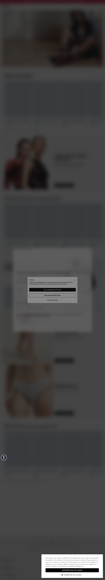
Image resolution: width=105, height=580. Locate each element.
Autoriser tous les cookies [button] (72, 570)
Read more (80, 566)
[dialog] (72, 566)
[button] (72, 575)
